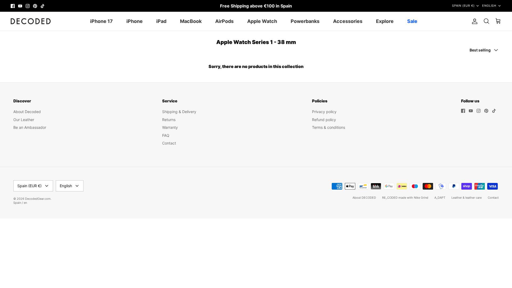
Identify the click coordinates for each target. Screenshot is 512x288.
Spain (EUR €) (463, 5)
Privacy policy (324, 111)
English (489, 5)
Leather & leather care (466, 197)
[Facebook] (13, 6)
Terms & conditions (328, 127)
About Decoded (27, 111)
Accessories (347, 21)
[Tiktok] (43, 6)
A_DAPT (439, 197)
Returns (168, 119)
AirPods (224, 21)
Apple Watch (262, 21)
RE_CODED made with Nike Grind (405, 197)
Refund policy (324, 119)
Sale (412, 21)
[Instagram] (28, 6)
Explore (385, 21)
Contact (169, 143)
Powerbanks (305, 21)
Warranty (170, 127)
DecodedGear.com (38, 199)
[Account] (473, 21)
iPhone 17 (101, 21)
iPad (161, 21)
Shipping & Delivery (179, 111)
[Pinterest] (35, 6)
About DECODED (364, 197)
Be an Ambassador (29, 127)
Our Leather (23, 119)
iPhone (134, 21)
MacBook (191, 21)
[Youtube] (20, 6)
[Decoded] (31, 21)
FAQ (165, 135)
